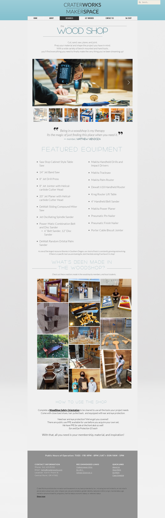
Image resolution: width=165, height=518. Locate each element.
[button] (128, 18)
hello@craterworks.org (51, 470)
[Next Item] (128, 82)
